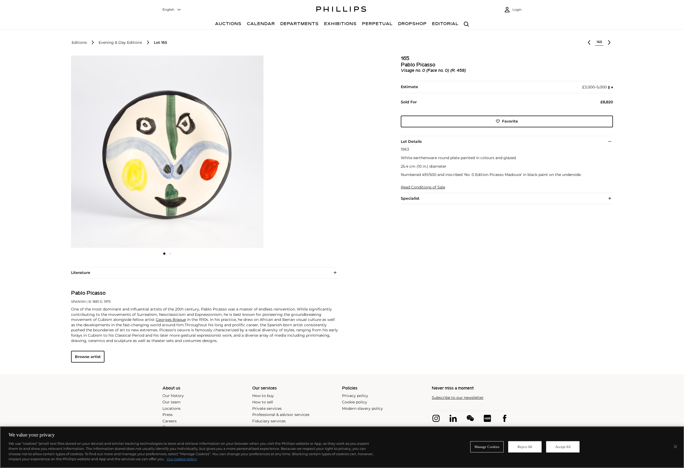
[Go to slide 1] (164, 253)
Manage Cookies (487, 447)
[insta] (436, 418)
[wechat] (470, 418)
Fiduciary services (269, 421)
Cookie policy (354, 402)
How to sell (262, 402)
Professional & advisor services (280, 414)
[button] (165, 152)
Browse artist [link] (88, 356)
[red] (487, 418)
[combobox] (171, 9)
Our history (173, 395)
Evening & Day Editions (120, 42)
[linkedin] (453, 418)
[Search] (466, 24)
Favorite (510, 121)
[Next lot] (609, 42)
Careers (169, 421)
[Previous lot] (589, 42)
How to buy (263, 395)
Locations (171, 408)
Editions (79, 42)
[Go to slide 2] (170, 253)
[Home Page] (341, 9)
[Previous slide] (103, 152)
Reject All (525, 447)
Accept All (563, 447)
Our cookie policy (182, 459)
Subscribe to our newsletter (458, 397)
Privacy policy (355, 395)
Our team (171, 402)
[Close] (675, 447)
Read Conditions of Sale (423, 187)
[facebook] (504, 418)
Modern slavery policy (362, 408)
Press (167, 414)
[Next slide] (231, 152)
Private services (267, 408)
